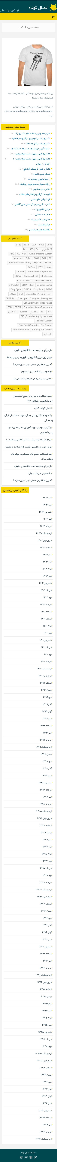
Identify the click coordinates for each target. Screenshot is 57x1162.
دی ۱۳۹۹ (47, 697)
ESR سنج (33, 312)
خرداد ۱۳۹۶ (46, 967)
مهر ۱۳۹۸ (47, 775)
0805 (41, 245)
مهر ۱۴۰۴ (47, 504)
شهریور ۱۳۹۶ (45, 946)
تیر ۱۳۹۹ (47, 732)
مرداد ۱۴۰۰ (46, 647)
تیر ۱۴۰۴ (47, 518)
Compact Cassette (43, 281)
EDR (50, 294)
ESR (43, 312)
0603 (49, 245)
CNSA (18, 276)
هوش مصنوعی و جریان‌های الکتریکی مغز (32, 378)
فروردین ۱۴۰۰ (45, 675)
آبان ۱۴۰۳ (47, 568)
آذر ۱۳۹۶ (47, 925)
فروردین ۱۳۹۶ (44, 982)
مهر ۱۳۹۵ (47, 1024)
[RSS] (21, 1157)
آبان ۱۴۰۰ (47, 625)
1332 (26, 245)
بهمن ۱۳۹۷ (46, 832)
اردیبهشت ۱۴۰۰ (44, 668)
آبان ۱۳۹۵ (47, 1017)
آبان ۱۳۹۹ (47, 711)
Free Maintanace (21, 330)
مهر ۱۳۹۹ (47, 718)
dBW (24, 285)
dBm (31, 285)
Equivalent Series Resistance (38, 307)
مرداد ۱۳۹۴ (46, 1117)
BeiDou (48, 263)
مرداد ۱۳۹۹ (46, 725)
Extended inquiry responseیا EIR (36, 316)
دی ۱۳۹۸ (47, 761)
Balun (28, 258)
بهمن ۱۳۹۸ (46, 754)
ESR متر (23, 312)
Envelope (22, 299)
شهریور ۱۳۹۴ (45, 1110)
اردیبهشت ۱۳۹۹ (44, 746)
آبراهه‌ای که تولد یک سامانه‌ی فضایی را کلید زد (29, 439)
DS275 (27, 290)
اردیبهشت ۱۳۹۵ (43, 1053)
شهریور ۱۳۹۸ (45, 782)
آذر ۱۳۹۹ (47, 704)
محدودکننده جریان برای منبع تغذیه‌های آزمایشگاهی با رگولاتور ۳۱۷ (33, 398)
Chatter (20, 272)
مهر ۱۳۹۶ (47, 939)
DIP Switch (14, 285)
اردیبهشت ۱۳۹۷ (44, 889)
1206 (34, 245)
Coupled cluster (44, 285)
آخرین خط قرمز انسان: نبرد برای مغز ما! (32, 364)
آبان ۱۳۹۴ (47, 1096)
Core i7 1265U (24, 281)
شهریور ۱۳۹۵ (45, 1032)
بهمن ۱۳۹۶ (46, 910)
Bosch (49, 267)
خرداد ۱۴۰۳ (46, 604)
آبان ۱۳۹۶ (47, 932)
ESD (9, 307)
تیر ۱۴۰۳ (47, 597)
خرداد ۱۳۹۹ (46, 739)
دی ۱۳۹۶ (47, 918)
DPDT (49, 290)
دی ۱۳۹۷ (47, 839)
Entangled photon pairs (40, 299)
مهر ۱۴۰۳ (47, 575)
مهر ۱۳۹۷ (47, 861)
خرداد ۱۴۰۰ (46, 661)
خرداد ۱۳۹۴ (46, 1131)
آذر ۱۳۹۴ (47, 1089)
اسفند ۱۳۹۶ (46, 903)
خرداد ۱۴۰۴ (46, 526)
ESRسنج (12, 312)
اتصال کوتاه (38, 7)
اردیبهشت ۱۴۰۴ (44, 533)
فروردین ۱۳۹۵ (44, 1060)
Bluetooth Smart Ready (20, 263)
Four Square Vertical (42, 330)
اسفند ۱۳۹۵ (45, 989)
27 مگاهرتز (47, 249)
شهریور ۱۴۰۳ (45, 583)
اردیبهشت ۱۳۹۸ (44, 811)
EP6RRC (10, 299)
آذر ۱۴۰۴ (47, 497)
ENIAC (13, 294)
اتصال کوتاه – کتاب (43, 408)
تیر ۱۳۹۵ (47, 1046)
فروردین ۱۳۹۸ (44, 818)
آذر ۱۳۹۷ (47, 846)
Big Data (38, 263)
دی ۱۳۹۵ (47, 1003)
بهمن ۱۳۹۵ (46, 996)
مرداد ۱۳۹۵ (46, 1039)
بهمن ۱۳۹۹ (46, 689)
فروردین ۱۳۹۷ (44, 896)
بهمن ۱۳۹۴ (46, 1074)
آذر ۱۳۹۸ (47, 768)
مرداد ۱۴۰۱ (46, 611)
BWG (40, 267)
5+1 (38, 249)
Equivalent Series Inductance (38, 303)
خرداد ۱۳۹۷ (46, 882)
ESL (50, 312)
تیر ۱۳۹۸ (47, 796)
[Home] (26, 1157)
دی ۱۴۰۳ (47, 554)
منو (53, 16)
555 (31, 249)
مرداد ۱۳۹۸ (46, 789)
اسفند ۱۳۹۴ (46, 1067)
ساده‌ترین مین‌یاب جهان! (40, 473)
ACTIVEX (21, 254)
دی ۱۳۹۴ (47, 1081)
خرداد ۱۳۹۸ (46, 803)
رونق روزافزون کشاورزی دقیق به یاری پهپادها (29, 357)
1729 (18, 245)
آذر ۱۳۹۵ (47, 1010)
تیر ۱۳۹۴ (47, 1124)
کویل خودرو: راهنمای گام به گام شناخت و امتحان (28, 446)
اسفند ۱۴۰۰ (46, 618)
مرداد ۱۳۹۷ (46, 868)
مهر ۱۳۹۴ (47, 1103)
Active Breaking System (40, 254)
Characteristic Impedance (39, 272)
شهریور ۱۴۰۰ (46, 640)
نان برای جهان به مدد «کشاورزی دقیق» (33, 350)
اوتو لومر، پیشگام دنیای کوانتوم (36, 371)
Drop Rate (38, 290)
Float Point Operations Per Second (35, 325)
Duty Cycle (16, 290)
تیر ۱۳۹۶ (47, 960)
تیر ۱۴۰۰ (48, 654)
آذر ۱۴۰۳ (47, 561)
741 (25, 249)
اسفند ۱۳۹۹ (46, 682)
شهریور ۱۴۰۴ (45, 511)
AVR (44, 258)
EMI (21, 294)
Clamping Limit (30, 276)
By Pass (31, 267)
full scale (48, 334)
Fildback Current (44, 321)
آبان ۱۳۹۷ (47, 853)
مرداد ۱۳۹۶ (46, 953)
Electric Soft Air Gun (35, 294)
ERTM (18, 307)
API (50, 258)
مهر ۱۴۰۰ (48, 632)
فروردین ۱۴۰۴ (45, 540)
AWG (36, 258)
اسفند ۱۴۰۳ (46, 547)
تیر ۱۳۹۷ (47, 875)
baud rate (18, 258)
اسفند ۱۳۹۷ (46, 825)
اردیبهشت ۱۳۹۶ (44, 975)
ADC (12, 254)
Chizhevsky (46, 276)
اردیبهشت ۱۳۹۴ (44, 1138)
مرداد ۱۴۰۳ (46, 590)
